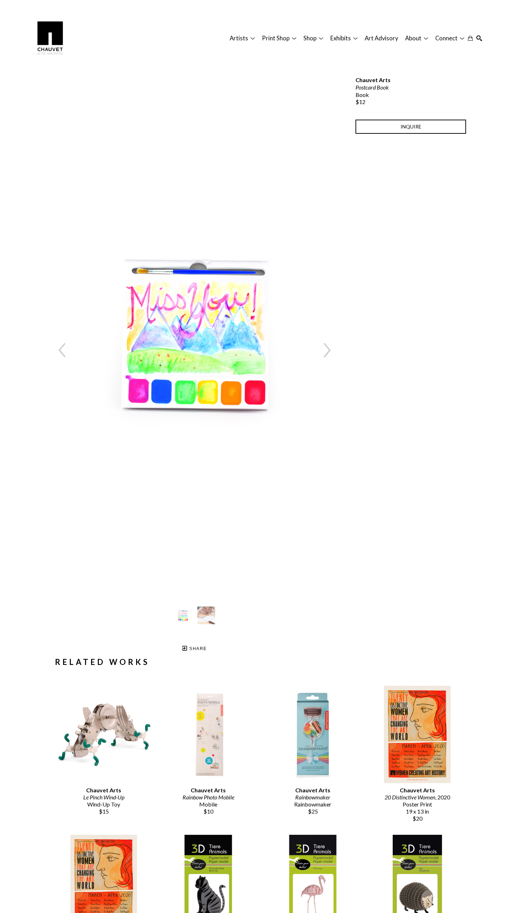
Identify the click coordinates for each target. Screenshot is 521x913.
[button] (242, 38)
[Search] (479, 38)
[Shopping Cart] (470, 38)
